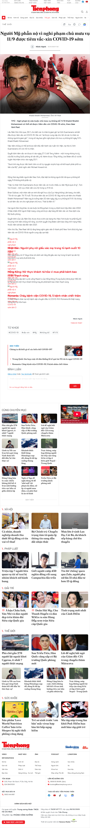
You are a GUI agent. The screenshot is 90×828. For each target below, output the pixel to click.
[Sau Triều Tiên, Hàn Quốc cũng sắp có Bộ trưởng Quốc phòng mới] (29, 418)
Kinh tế (16, 18)
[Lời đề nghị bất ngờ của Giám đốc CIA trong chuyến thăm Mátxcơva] (49, 418)
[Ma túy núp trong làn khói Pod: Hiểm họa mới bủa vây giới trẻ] (74, 709)
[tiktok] (61, 795)
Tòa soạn (6, 779)
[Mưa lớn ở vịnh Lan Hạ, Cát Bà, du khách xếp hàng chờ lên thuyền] (74, 521)
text (69, 24)
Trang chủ (3, 17)
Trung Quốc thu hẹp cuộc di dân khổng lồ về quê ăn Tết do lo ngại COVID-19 (47, 359)
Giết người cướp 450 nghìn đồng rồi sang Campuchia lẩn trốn (44, 574)
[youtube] (87, 2)
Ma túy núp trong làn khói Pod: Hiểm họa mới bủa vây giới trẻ (74, 723)
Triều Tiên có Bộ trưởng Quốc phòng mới (48, 480)
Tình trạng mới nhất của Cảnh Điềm (73, 612)
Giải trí (9, 588)
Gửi (75, 386)
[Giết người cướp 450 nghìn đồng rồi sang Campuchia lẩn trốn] (45, 560)
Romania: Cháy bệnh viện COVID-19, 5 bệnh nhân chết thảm (44, 295)
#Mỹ (35, 332)
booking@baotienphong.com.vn (61, 784)
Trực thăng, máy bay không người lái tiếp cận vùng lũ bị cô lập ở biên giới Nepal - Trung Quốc (49, 456)
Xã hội (10, 18)
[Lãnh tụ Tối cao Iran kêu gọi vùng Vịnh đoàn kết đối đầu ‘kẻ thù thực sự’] (10, 443)
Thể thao (70, 18)
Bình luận (4, 81)
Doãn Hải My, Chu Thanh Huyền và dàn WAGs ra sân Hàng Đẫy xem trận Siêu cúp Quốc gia (45, 617)
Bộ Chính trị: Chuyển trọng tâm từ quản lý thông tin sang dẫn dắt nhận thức (45, 537)
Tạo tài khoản (26, 374)
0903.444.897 (9, 794)
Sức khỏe (39, 18)
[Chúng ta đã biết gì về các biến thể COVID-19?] (73, 350)
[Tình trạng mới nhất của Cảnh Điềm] (74, 600)
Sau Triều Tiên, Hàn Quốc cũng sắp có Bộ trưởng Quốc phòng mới (29, 429)
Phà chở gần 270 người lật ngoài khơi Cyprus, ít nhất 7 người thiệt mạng (9, 430)
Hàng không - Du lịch (25, 773)
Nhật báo (22, 754)
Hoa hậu (71, 769)
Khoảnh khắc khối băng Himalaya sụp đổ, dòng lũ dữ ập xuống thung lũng (29, 456)
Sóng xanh (24, 18)
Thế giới (47, 18)
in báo (74, 24)
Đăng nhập (12, 374)
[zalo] (67, 795)
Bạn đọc (5, 773)
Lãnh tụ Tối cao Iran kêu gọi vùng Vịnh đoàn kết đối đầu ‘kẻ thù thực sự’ (10, 455)
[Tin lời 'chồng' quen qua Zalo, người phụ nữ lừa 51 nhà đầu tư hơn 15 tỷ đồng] (74, 560)
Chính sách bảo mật (23, 804)
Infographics (8, 758)
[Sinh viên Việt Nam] (72, 748)
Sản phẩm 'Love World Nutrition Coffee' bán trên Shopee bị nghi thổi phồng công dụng (14, 727)
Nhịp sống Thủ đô (57, 773)
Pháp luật (62, 18)
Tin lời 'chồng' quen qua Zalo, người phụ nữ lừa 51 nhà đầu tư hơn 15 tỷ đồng (73, 576)
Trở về (4, 87)
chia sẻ (64, 24)
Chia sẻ (4, 69)
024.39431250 (9, 784)
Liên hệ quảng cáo (56, 779)
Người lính (79, 18)
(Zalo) (64, 782)
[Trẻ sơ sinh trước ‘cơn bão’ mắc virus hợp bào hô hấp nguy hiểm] (45, 709)
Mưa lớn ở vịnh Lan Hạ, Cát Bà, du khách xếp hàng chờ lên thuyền (73, 537)
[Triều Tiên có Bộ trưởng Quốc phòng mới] (49, 471)
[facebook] (83, 2)
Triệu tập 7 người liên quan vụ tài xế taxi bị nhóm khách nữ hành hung (15, 576)
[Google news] (73, 795)
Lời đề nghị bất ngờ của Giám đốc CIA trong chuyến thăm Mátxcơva (48, 430)
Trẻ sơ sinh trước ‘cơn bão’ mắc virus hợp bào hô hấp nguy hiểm (45, 725)
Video (4, 754)
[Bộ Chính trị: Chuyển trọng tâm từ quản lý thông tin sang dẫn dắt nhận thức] (45, 521)
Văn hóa (5, 769)
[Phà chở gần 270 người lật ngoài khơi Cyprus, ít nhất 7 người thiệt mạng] (10, 418)
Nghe (4, 63)
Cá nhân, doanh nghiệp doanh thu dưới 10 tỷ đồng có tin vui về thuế (15, 537)
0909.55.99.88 (55, 782)
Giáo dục (38, 769)
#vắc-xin (25, 332)
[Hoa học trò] (85, 748)
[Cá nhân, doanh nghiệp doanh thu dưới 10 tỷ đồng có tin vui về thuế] (15, 521)
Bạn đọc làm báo (14, 822)
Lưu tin (4, 75)
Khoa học (54, 769)
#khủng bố (44, 332)
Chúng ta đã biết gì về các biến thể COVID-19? (31, 349)
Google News (84, 24)
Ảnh (36, 754)
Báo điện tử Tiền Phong (45, 9)
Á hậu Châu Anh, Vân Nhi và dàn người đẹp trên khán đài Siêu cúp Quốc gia (15, 615)
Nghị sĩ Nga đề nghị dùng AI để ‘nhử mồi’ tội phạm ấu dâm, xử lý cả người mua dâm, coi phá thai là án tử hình (29, 486)
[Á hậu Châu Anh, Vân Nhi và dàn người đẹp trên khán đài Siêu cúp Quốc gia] (15, 600)
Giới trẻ (54, 18)
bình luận (79, 24)
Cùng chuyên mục (14, 410)
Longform (72, 754)
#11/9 (55, 332)
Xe (85, 18)
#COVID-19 (13, 332)
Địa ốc (32, 18)
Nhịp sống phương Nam (76, 773)
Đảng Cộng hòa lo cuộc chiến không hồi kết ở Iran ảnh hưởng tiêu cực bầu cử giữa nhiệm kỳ (9, 484)
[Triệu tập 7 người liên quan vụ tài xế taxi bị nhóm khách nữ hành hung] (15, 560)
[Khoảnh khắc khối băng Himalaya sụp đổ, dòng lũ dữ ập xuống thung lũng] (29, 443)
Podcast (55, 754)
